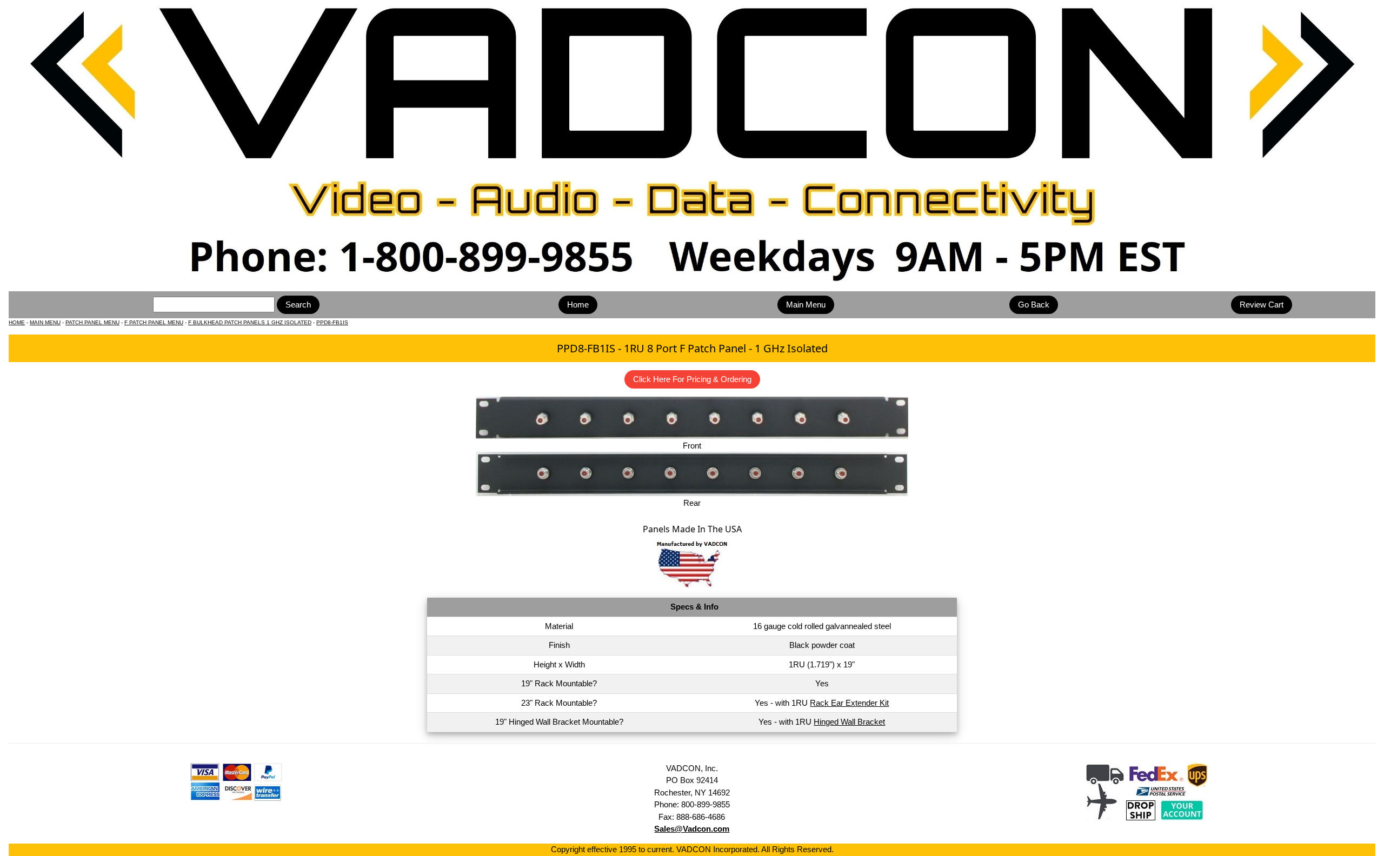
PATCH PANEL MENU (92, 322)
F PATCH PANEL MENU (153, 322)
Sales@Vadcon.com (691, 828)
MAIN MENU (45, 322)
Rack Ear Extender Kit (849, 702)
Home (578, 304)
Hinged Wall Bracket (849, 721)
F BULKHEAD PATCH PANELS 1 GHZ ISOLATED (249, 322)
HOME (17, 322)
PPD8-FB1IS (332, 322)
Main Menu (806, 304)
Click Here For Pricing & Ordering (692, 379)
